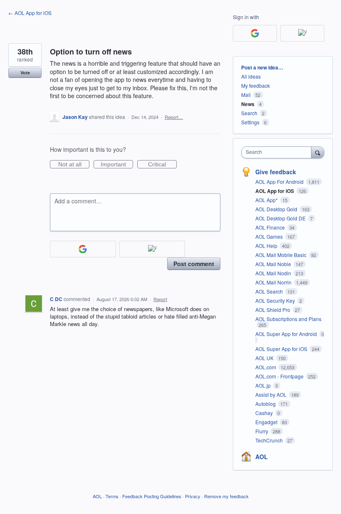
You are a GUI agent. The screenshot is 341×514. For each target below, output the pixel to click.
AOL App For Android (280, 181)
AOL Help (267, 245)
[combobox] (278, 152)
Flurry (262, 431)
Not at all (73, 164)
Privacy (192, 496)
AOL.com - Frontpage (280, 376)
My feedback (255, 85)
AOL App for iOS (275, 191)
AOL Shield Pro (273, 309)
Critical (162, 164)
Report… (174, 117)
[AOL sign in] (152, 249)
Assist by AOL (271, 394)
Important (117, 164)
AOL (261, 456)
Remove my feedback (226, 496)
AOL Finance (270, 227)
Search (249, 112)
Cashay (264, 412)
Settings (250, 122)
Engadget (267, 421)
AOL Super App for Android (286, 333)
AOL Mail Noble (273, 263)
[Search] (317, 152)
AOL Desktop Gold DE (281, 218)
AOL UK (265, 357)
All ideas (251, 76)
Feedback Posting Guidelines (151, 496)
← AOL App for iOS (30, 12)
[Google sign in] (83, 249)
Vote (25, 72)
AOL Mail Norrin (274, 282)
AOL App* (267, 199)
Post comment (193, 263)
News (248, 104)
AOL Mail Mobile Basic (281, 254)
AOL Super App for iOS (282, 348)
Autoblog (266, 403)
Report (160, 299)
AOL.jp (263, 385)
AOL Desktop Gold (277, 209)
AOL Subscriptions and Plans (288, 318)
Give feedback (275, 172)
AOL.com (266, 367)
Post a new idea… (262, 67)
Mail (246, 94)
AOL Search (269, 291)
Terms (112, 496)
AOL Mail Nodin (273, 273)
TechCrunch (269, 440)
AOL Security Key (275, 300)
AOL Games (269, 236)
